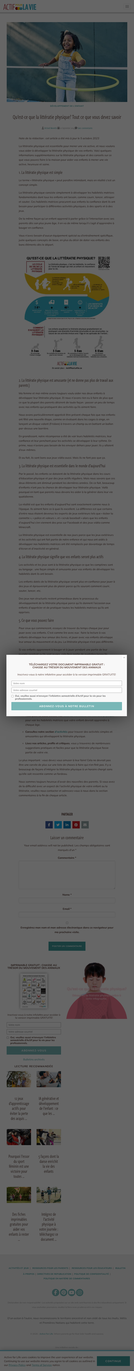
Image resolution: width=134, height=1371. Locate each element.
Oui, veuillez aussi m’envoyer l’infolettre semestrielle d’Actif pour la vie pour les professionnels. (60, 697)
